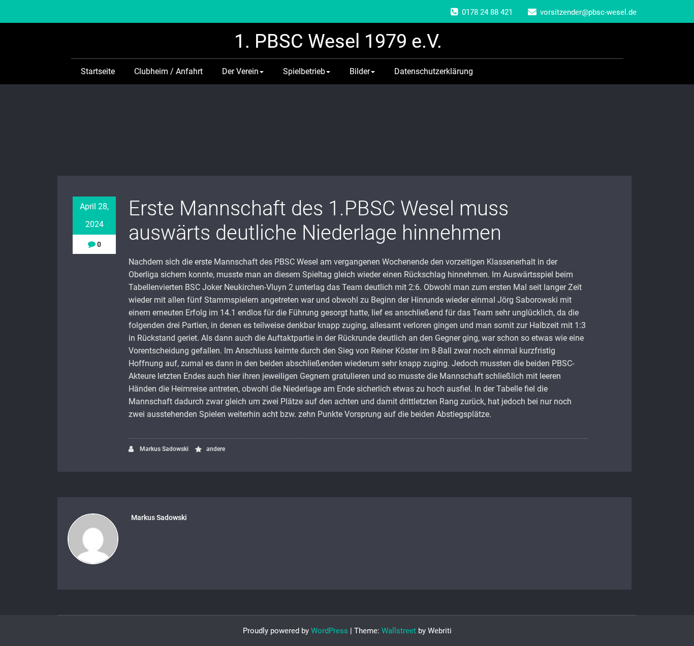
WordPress (329, 630)
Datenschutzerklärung (433, 71)
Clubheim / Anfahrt (168, 71)
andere (215, 449)
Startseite (98, 71)
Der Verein (240, 71)
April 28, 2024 (94, 215)
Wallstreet (399, 630)
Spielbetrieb (304, 71)
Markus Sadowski (163, 449)
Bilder (360, 71)
